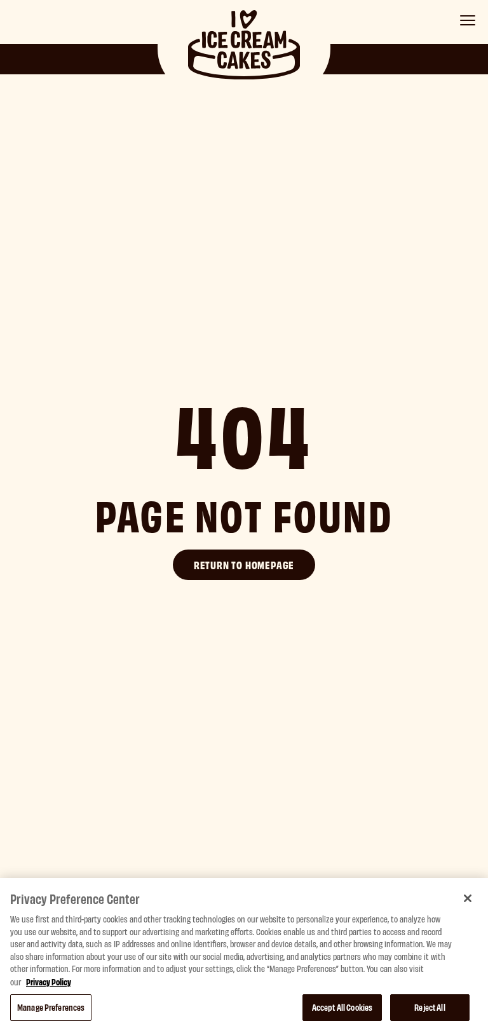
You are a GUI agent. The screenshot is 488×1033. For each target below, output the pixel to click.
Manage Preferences (51, 1007)
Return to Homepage (244, 564)
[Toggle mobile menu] (468, 20)
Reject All (429, 1007)
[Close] (468, 898)
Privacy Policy (48, 981)
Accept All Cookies (342, 1007)
